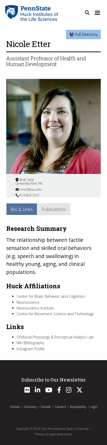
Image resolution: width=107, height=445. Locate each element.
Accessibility (78, 407)
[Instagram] (68, 391)
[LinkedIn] (37, 391)
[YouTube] (48, 391)
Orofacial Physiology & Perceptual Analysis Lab (55, 337)
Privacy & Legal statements (53, 434)
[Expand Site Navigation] (97, 12)
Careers (60, 407)
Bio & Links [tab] (22, 209)
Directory (30, 407)
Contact (15, 407)
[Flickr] (27, 391)
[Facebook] (59, 391)
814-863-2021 (29, 195)
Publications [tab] (54, 209)
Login (93, 407)
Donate (46, 407)
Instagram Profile (31, 348)
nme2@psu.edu (30, 189)
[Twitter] (79, 391)
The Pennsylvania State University (65, 428)
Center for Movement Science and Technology (55, 313)
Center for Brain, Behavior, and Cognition (51, 296)
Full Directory (85, 34)
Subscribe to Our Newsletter (53, 380)
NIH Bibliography (30, 342)
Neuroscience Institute (35, 308)
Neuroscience (28, 302)
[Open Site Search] (87, 12)
